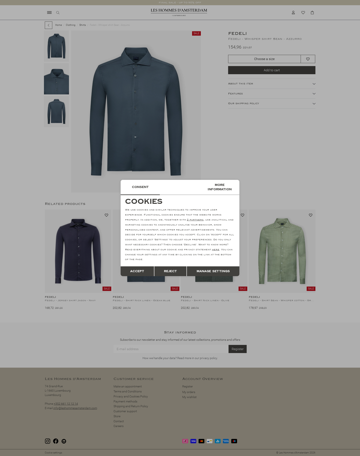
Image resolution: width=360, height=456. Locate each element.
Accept (137, 271)
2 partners (195, 219)
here (215, 249)
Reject (170, 271)
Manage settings (213, 271)
